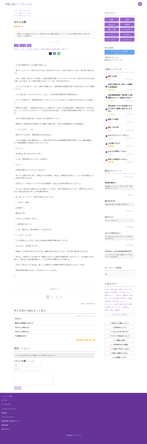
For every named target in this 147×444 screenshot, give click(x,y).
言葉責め (108, 301)
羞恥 (130, 298)
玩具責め (126, 307)
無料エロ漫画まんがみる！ (120, 353)
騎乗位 (126, 295)
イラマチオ (117, 307)
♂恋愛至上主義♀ (120, 340)
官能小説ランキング (120, 327)
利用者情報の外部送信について (11, 421)
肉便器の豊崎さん (110, 182)
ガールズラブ (127, 30)
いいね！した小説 (7, 396)
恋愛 (127, 20)
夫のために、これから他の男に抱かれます (118, 251)
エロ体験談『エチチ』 (120, 357)
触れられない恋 (110, 201)
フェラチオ (128, 289)
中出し (38, 49)
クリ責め (123, 292)
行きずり (18, 319)
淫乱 (43, 49)
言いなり (65, 49)
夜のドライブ (109, 217)
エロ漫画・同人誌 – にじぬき (120, 349)
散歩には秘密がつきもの (24, 323)
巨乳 (121, 289)
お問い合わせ (6, 429)
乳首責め (115, 289)
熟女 (112, 310)
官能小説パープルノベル (18, 4)
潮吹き (49, 49)
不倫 (116, 304)
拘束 (130, 304)
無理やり (124, 298)
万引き (31, 49)
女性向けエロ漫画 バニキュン (120, 323)
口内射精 (116, 298)
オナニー (18, 49)
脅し (59, 49)
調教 (106, 295)
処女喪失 (116, 301)
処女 (131, 295)
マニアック (127, 40)
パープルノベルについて (9, 409)
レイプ (113, 295)
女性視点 (108, 307)
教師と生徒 (123, 304)
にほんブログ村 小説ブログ (120, 331)
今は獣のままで (20, 336)
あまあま (111, 25)
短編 (111, 20)
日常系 (21, 13)
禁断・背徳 (112, 30)
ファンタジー (112, 40)
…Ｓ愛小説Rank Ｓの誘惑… (120, 344)
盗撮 (54, 49)
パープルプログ (6, 404)
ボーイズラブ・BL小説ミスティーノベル (119, 52)
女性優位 (115, 292)
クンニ (25, 49)
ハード (111, 35)
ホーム (16, 10)
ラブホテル (109, 304)
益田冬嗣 (17, 26)
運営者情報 (5, 425)
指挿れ (107, 292)
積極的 (118, 310)
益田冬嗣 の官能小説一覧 (86, 340)
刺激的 (127, 25)
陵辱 (20, 15)
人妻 (20, 10)
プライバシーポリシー (8, 417)
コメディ (127, 35)
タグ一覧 (4, 400)
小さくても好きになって (113, 233)
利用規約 (4, 413)
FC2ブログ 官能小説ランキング (120, 336)
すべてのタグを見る (119, 315)
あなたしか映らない (22, 327)
